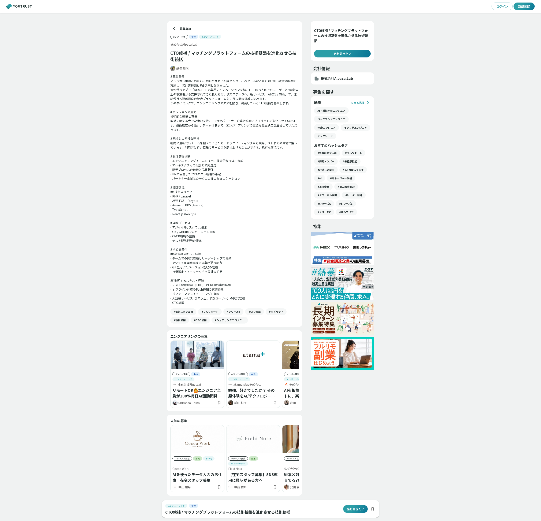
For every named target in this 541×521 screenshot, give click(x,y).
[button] (183, 311)
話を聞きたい (342, 54)
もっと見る (358, 103)
